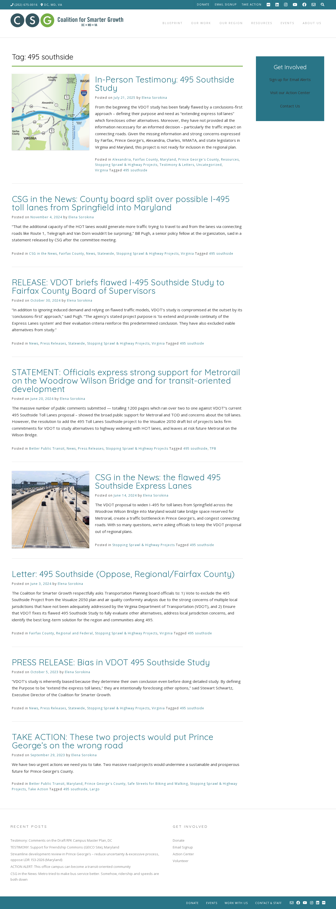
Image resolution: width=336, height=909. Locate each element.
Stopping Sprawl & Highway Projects (126, 164)
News (90, 253)
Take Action (251, 4)
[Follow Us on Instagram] (285, 4)
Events (211, 903)
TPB (213, 448)
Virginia (101, 170)
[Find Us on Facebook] (304, 4)
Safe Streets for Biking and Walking (158, 783)
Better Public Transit (47, 448)
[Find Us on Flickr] (268, 4)
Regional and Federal (74, 633)
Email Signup (226, 4)
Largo (95, 789)
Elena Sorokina (154, 97)
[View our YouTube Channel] (295, 4)
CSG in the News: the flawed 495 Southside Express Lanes (158, 481)
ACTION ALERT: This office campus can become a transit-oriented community (70, 866)
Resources (230, 159)
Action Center (183, 854)
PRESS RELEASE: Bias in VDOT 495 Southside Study (111, 662)
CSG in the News (43, 253)
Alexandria (121, 159)
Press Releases (53, 343)
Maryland (168, 159)
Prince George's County (198, 159)
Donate (203, 4)
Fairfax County (145, 159)
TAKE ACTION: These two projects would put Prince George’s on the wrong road (112, 741)
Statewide (105, 253)
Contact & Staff (268, 903)
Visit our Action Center (290, 92)
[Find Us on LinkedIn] (277, 4)
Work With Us (236, 903)
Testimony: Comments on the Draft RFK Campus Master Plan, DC (61, 840)
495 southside (135, 170)
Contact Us (290, 105)
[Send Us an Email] (313, 4)
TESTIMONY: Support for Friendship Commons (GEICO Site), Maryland (64, 847)
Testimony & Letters (177, 164)
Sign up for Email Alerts (290, 79)
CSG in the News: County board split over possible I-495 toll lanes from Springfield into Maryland (121, 203)
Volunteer (180, 860)
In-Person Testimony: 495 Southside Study (164, 83)
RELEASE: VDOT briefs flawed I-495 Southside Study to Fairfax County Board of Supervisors (118, 286)
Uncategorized (209, 164)
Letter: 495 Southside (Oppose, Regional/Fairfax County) (123, 574)
